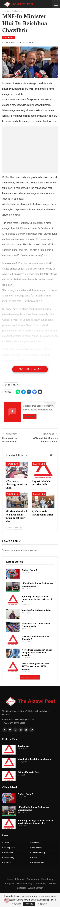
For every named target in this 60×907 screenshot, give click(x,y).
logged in (18, 550)
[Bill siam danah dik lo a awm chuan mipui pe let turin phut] (17, 500)
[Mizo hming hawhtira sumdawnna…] (9, 763)
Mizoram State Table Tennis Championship (36, 624)
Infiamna (35, 843)
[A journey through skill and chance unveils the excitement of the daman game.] (13, 600)
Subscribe (29, 416)
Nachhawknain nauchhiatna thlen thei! (35, 638)
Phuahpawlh (9, 847)
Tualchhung (8, 38)
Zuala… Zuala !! (30, 570)
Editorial (7, 862)
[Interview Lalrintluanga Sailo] (13, 614)
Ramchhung (37, 847)
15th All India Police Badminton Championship (37, 584)
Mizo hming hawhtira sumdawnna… (35, 759)
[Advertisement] (30, 149)
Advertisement (38, 862)
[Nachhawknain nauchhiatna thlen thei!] (13, 640)
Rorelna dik (23, 746)
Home (6, 843)
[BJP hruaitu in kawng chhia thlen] (43, 500)
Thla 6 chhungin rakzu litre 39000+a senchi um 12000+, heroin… (35, 666)
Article (34, 857)
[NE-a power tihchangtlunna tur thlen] (17, 470)
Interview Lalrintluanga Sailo (36, 610)
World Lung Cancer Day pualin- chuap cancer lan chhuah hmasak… (37, 652)
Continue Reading (30, 369)
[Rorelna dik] (9, 750)
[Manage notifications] (6, 900)
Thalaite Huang (38, 852)
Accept (29, 904)
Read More (42, 904)
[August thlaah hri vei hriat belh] (43, 470)
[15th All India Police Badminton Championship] (13, 587)
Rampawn (8, 852)
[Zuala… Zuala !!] (13, 574)
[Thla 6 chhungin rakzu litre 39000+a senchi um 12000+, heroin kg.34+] (13, 667)
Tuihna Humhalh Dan (28, 772)
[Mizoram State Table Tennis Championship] (13, 627)
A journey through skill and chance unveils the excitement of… (37, 599)
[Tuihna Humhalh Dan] (9, 776)
